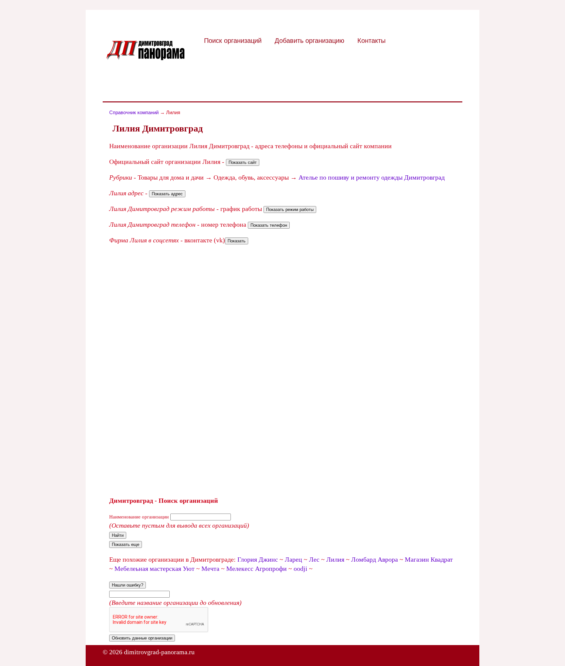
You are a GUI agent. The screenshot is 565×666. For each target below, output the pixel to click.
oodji (300, 568)
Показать (237, 240)
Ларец (293, 559)
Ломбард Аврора (374, 559)
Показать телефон (268, 225)
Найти (118, 535)
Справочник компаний (134, 112)
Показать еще (125, 544)
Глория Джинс (257, 559)
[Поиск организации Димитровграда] (145, 57)
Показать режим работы (290, 209)
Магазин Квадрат (429, 559)
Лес (314, 559)
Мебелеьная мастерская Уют (154, 568)
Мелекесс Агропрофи (256, 568)
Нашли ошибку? (127, 585)
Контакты (371, 40)
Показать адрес (167, 193)
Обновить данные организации (142, 638)
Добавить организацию (309, 40)
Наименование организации (139, 516)
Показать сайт (243, 162)
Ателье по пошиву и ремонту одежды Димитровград (372, 177)
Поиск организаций (233, 40)
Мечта (210, 568)
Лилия (335, 559)
